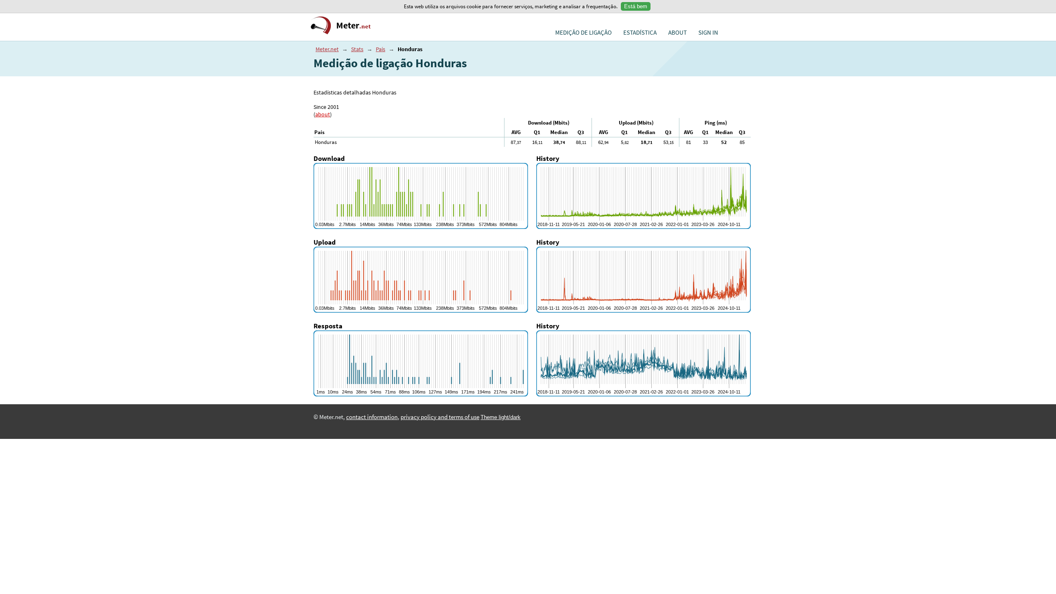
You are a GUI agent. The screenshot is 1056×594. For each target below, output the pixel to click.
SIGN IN (708, 32)
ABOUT (677, 32)
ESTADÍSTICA (640, 32)
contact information (372, 417)
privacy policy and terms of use (440, 417)
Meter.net (327, 49)
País (380, 49)
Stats (357, 49)
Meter (353, 25)
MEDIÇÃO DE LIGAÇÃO (583, 32)
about (322, 114)
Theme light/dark (501, 417)
